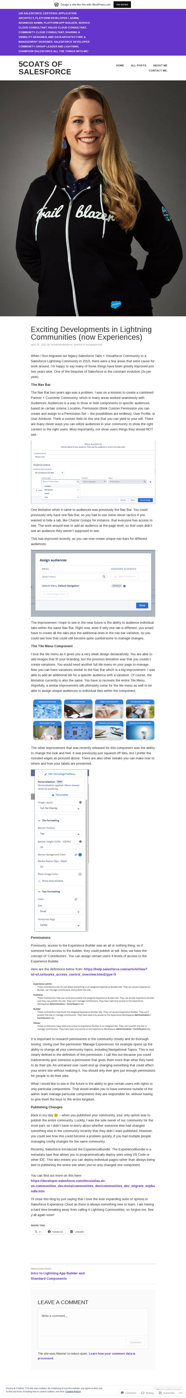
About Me (160, 65)
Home (120, 65)
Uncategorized (94, 344)
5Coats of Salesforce (45, 68)
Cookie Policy (73, 1391)
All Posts (138, 65)
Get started (122, 4)
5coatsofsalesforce (62, 344)
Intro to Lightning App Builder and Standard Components (58, 1273)
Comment (135, 1342)
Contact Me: (158, 70)
